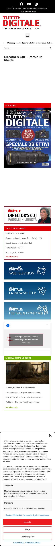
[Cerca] (50, 48)
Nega (27, 529)
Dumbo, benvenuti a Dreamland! (20, 388)
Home (9, 9)
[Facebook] (21, 4)
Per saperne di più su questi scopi (36, 515)
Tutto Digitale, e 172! (14, 248)
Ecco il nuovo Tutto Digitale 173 (19, 243)
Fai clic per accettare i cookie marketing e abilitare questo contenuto (26, 340)
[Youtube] (28, 4)
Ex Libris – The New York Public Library (22, 402)
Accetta (27, 522)
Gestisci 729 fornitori (14, 515)
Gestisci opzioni (27, 537)
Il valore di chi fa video (15, 233)
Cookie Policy (18, 542)
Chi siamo (17, 9)
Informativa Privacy (32, 542)
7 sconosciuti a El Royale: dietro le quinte (23, 392)
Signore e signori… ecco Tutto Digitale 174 (24, 238)
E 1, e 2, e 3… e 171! (15, 253)
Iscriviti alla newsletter (28, 11)
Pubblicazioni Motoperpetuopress (35, 9)
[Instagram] (36, 4)
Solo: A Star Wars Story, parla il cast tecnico (24, 397)
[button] (50, 435)
